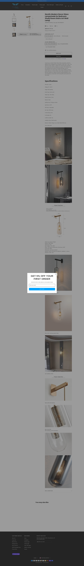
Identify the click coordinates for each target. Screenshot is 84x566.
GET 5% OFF (42, 289)
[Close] (55, 274)
